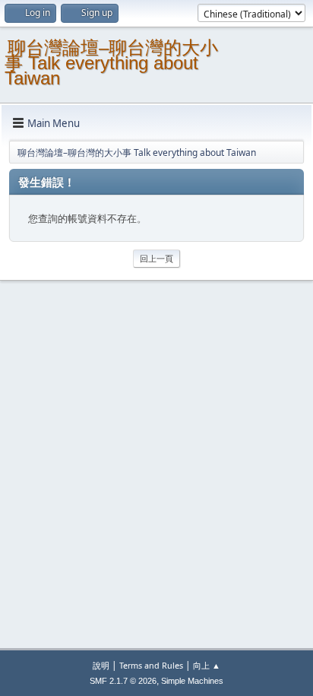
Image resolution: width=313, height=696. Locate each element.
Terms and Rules (151, 665)
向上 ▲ (206, 665)
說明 (101, 665)
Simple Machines (192, 680)
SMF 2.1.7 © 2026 (123, 680)
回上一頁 (156, 258)
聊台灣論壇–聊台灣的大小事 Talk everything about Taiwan (111, 62)
